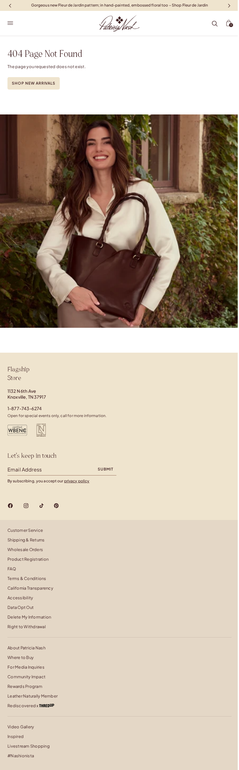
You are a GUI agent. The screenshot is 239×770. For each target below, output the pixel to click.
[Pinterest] (56, 506)
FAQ (11, 568)
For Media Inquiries (26, 667)
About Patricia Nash (26, 647)
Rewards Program (24, 686)
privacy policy (77, 481)
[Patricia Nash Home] (119, 23)
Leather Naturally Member (32, 695)
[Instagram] (26, 506)
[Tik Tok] (41, 506)
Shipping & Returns (26, 539)
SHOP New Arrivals (33, 83)
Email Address (24, 469)
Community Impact (26, 676)
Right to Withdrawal (26, 626)
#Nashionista (20, 755)
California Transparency (30, 588)
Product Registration (28, 559)
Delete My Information (29, 617)
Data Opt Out (20, 607)
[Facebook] (10, 506)
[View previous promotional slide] (10, 5)
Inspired (15, 736)
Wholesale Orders (25, 549)
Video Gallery (20, 726)
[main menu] (10, 23)
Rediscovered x (23, 705)
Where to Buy (20, 657)
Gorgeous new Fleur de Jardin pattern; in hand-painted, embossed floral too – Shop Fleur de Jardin (119, 5)
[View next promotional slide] (229, 5)
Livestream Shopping (28, 746)
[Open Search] (214, 24)
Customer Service (25, 530)
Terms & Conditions (26, 578)
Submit (105, 469)
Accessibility (20, 597)
